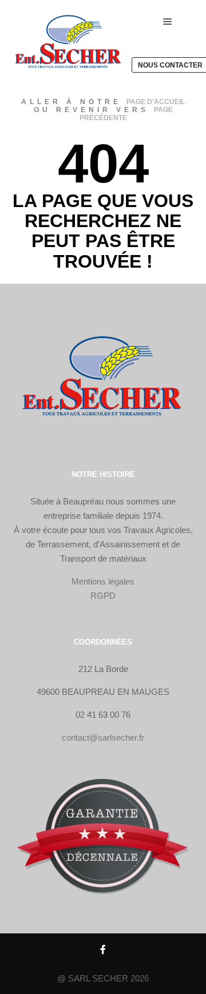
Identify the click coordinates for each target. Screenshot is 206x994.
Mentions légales (103, 581)
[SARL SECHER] (68, 43)
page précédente (126, 114)
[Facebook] (103, 949)
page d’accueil (155, 102)
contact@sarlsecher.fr (103, 737)
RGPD (103, 596)
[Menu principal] (167, 21)
